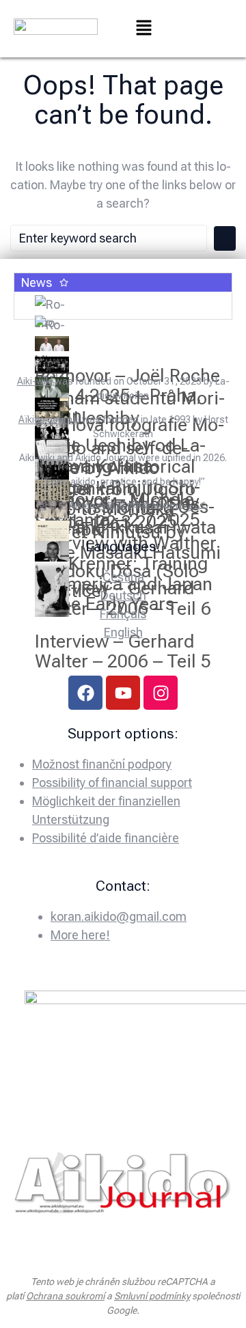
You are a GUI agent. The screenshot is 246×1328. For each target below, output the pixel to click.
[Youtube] (123, 693)
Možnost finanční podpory (102, 764)
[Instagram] (161, 693)
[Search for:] (108, 238)
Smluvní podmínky (152, 1295)
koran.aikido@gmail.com (119, 916)
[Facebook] (85, 693)
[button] (143, 29)
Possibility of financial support (112, 782)
